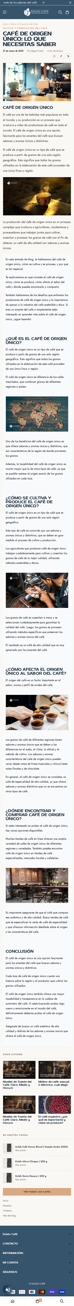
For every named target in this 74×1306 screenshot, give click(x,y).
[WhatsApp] (54, 56)
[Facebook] (61, 56)
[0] (37, 1301)
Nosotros (7, 1205)
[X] (68, 56)
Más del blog (9, 1215)
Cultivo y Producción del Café (24, 24)
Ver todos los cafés (37, 1191)
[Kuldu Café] (37, 12)
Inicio (5, 24)
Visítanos (7, 1210)
